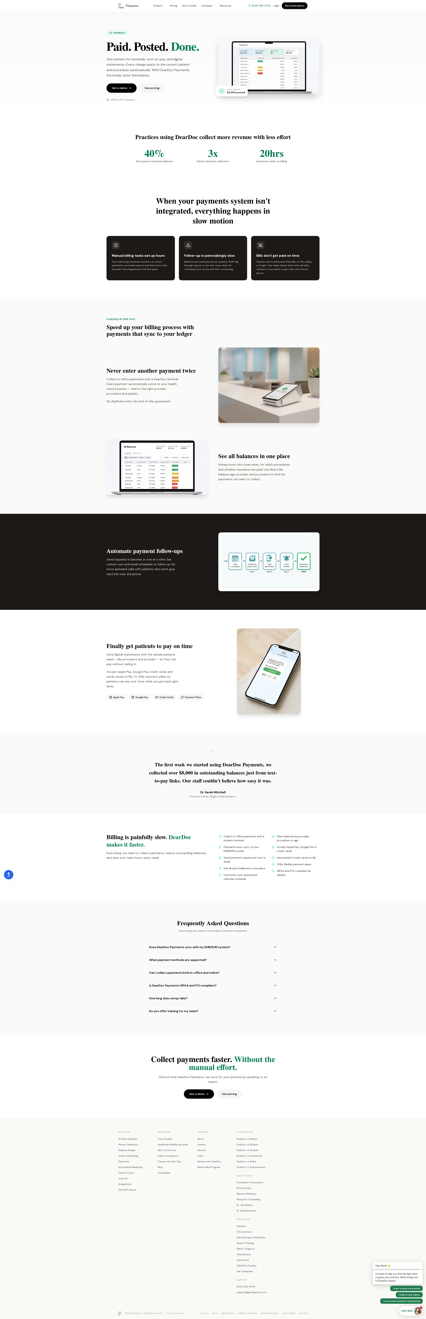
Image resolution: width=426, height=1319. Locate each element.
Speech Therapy (245, 1243)
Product (157, 5)
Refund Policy (228, 1313)
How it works (189, 5)
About (200, 1138)
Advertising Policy (270, 1313)
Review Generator (128, 1144)
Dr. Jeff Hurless (245, 1205)
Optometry (243, 1260)
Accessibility (289, 1313)
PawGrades (164, 1172)
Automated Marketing (130, 1167)
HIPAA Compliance (247, 1313)
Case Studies (165, 1138)
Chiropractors (244, 1231)
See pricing (152, 88)
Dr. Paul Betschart (246, 1210)
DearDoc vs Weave (247, 1138)
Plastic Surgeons (246, 1248)
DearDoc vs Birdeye (247, 1144)
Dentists (241, 1226)
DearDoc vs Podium (247, 1150)
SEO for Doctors (167, 1150)
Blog (160, 1167)
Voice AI (122, 1178)
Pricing (173, 5)
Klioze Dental (244, 1188)
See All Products (127, 1189)
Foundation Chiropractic (250, 1182)
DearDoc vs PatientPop (249, 1155)
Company (207, 5)
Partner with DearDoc (209, 1161)
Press (200, 1155)
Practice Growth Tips (169, 1161)
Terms (215, 1313)
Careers (201, 1144)
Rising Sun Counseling (248, 1199)
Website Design (126, 1150)
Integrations (125, 1184)
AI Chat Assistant (127, 1138)
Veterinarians (244, 1254)
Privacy (205, 1313)
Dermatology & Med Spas (251, 1237)
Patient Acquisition (168, 1155)
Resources (225, 5)
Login (276, 5)
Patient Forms (126, 1172)
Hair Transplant (245, 1271)
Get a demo (119, 88)
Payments (123, 1161)
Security (303, 1313)
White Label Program (208, 1167)
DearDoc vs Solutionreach (251, 1167)
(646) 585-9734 (261, 5)
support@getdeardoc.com (251, 1292)
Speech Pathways (246, 1193)
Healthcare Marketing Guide (173, 1144)
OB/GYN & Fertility (247, 1265)
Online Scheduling (128, 1155)
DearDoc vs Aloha (246, 1161)
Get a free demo (294, 5)
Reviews (201, 1150)
